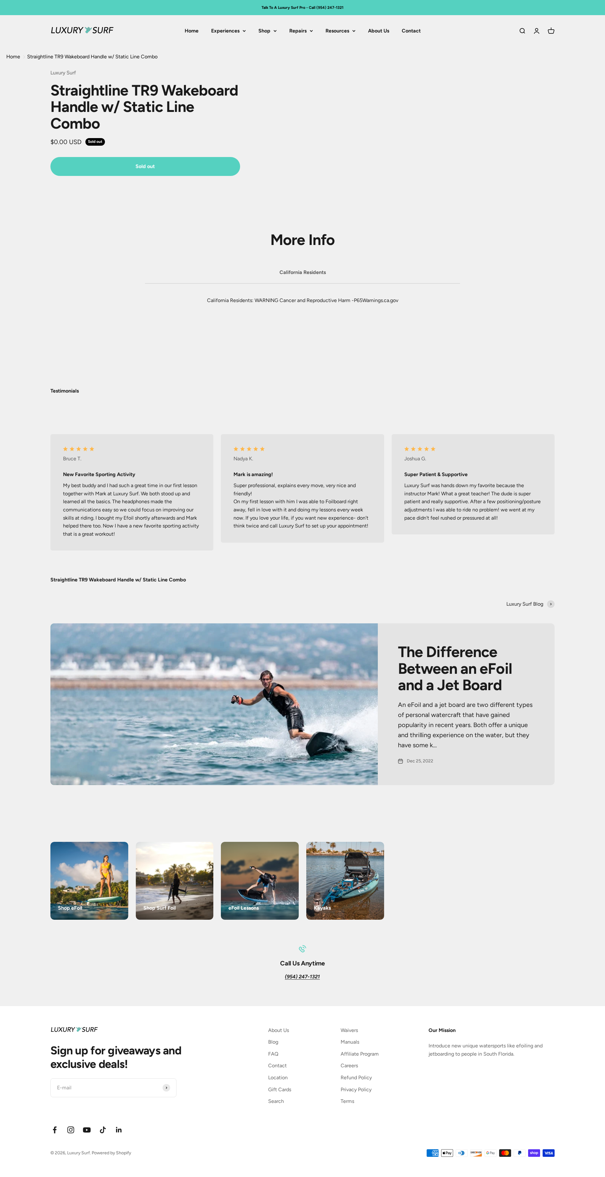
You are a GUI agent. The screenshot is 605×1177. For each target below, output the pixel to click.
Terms (347, 1101)
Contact (411, 31)
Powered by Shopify (111, 1153)
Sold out (145, 166)
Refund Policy (356, 1078)
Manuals (350, 1042)
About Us (378, 31)
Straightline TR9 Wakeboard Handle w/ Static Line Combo (92, 57)
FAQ (273, 1054)
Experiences (225, 31)
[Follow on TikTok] (103, 1130)
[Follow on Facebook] (54, 1130)
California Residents (302, 272)
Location (278, 1078)
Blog (273, 1042)
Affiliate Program (360, 1054)
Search (276, 1101)
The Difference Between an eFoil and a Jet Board (455, 668)
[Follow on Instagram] (70, 1130)
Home (192, 31)
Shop (264, 31)
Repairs (298, 31)
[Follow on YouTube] (87, 1130)
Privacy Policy (356, 1090)
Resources (337, 31)
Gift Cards (279, 1090)
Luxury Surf (63, 73)
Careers (349, 1066)
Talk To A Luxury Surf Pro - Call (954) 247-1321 (302, 7)
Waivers (349, 1030)
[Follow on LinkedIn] (119, 1130)
